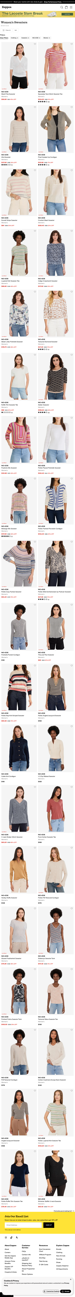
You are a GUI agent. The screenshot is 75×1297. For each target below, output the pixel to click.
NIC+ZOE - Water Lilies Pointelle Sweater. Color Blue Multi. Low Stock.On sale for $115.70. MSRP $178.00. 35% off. (19, 320)
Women (45, 38)
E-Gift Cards (43, 1264)
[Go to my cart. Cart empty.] (66, 7)
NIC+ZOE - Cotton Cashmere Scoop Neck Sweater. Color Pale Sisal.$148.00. (56, 1057)
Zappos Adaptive (62, 1266)
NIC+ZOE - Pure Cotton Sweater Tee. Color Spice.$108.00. (56, 814)
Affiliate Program (45, 1255)
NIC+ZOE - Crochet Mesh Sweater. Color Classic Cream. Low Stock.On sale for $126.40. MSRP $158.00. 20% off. (56, 197)
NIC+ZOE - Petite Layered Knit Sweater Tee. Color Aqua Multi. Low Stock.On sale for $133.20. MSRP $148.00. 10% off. (56, 1118)
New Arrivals (60, 1256)
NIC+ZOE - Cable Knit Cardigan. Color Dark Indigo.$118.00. (19, 753)
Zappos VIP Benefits (9, 1268)
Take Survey (43, 1261)
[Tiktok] (11, 1237)
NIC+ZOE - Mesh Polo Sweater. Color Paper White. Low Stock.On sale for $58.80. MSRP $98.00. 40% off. (19, 72)
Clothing (13, 38)
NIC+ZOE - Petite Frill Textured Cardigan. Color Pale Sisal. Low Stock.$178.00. (56, 875)
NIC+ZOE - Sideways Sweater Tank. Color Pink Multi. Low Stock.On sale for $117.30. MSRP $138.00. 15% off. (56, 935)
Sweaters (24, 38)
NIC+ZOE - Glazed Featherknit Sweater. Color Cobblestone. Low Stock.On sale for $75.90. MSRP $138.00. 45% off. (19, 935)
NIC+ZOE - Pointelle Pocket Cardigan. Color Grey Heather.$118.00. (19, 632)
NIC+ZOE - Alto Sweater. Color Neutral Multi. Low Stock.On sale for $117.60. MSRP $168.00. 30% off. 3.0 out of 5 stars (19, 135)
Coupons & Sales (11, 1272)
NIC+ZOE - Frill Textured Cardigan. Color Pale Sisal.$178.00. (19, 1057)
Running (59, 1259)
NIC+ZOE (35, 38)
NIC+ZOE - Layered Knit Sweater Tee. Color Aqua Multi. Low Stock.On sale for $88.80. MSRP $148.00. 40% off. (19, 258)
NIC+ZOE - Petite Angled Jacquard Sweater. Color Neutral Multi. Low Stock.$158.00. (56, 693)
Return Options (27, 1274)
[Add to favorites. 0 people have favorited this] (35, 44)
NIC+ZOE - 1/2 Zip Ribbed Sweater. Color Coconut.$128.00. (56, 753)
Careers (7, 1252)
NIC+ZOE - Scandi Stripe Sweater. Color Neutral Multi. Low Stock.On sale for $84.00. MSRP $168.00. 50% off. (19, 197)
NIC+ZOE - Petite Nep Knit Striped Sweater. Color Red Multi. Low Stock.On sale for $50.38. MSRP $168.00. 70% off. (19, 693)
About (7, 1249)
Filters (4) (8, 30)
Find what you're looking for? (63, 1211)
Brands (58, 1249)
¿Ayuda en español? (25, 1259)
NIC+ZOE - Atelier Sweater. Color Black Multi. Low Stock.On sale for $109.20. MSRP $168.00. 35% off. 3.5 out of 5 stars (56, 383)
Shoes (58, 1262)
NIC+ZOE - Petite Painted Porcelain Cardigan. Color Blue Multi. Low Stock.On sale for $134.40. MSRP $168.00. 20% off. (56, 507)
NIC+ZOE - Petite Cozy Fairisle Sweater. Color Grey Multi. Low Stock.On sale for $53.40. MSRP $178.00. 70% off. (19, 570)
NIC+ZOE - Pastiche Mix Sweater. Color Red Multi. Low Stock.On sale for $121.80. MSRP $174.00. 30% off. (19, 445)
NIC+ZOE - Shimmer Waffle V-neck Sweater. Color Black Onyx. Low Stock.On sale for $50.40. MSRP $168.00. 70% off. (56, 1178)
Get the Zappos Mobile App (10, 1257)
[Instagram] (6, 1237)
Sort (16, 30)
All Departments (62, 1269)
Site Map (42, 1258)
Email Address (12, 1225)
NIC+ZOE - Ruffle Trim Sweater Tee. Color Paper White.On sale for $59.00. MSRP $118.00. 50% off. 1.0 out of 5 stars (19, 383)
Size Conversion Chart (44, 1250)
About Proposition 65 (28, 1270)
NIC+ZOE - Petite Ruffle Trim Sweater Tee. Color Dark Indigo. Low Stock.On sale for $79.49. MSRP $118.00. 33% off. (19, 1178)
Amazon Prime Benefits (10, 1262)
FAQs (24, 1251)
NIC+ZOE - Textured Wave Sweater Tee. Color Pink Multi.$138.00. (56, 996)
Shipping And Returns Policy (27, 1264)
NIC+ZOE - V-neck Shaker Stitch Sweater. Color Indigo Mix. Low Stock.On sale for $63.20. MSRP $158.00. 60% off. (19, 814)
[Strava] (17, 1237)
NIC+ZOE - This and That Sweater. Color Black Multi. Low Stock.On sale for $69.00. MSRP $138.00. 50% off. (56, 632)
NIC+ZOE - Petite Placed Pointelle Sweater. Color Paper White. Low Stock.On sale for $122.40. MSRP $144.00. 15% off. (56, 445)
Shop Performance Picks (52, 2)
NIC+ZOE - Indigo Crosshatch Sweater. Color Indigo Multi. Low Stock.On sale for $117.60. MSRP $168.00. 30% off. (56, 258)
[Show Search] (62, 7)
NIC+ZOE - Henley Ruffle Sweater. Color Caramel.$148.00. (19, 875)
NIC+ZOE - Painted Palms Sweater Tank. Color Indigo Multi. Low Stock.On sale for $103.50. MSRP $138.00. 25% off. (19, 996)
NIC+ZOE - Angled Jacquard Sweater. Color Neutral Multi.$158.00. (19, 1118)
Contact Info (26, 1255)
